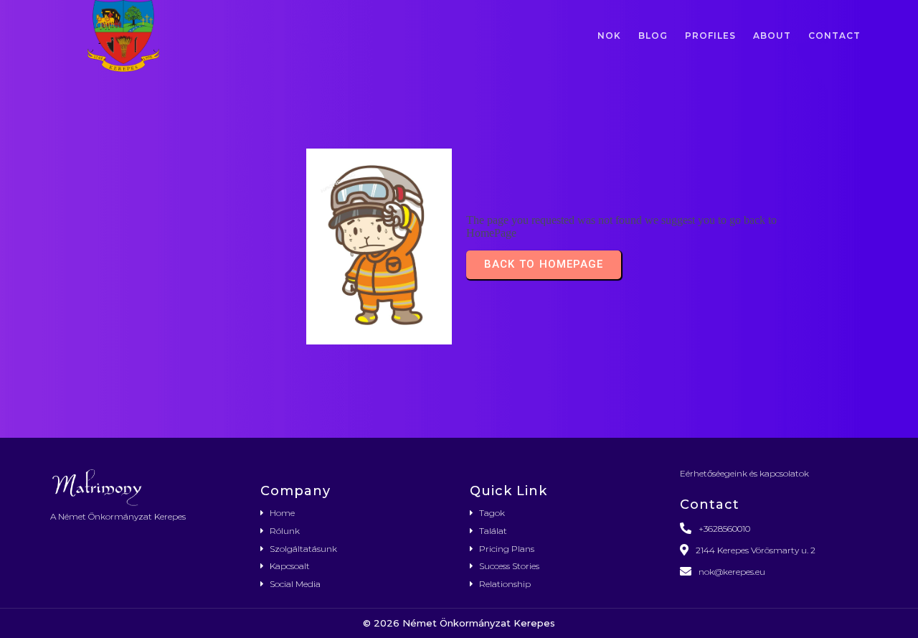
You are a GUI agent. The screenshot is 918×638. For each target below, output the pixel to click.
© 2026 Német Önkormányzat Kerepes (459, 623)
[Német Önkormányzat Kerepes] (144, 486)
